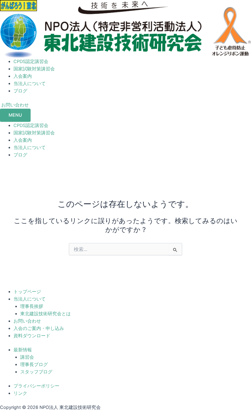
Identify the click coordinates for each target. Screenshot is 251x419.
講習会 (27, 357)
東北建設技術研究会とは (45, 313)
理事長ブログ (34, 364)
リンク (20, 393)
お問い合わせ (27, 321)
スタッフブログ (36, 372)
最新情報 (22, 350)
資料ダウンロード (31, 336)
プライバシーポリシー (36, 386)
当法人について (29, 83)
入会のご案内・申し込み (38, 328)
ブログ (20, 91)
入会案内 (22, 76)
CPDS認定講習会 (30, 61)
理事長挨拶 (31, 306)
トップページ (27, 291)
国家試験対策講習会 (34, 69)
